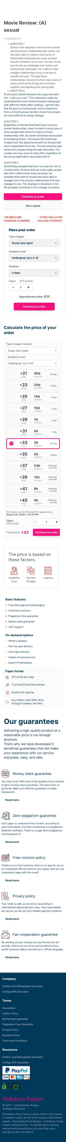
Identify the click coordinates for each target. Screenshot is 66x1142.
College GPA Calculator (15, 991)
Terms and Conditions (14, 1040)
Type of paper (17, 236)
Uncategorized (12, 38)
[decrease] (13, 287)
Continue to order (33, 196)
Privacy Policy (10, 1029)
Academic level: (17, 356)
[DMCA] (12, 1086)
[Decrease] (36, 522)
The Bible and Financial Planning (17, 219)
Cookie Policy (10, 1013)
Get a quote (33, 205)
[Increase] (57, 522)
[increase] (28, 287)
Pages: (10, 520)
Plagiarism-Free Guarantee (17, 1024)
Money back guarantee (15, 1018)
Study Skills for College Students (49, 219)
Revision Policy (11, 1035)
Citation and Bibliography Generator (22, 986)
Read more (12, 799)
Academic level (17, 251)
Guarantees (9, 1007)
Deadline (14, 266)
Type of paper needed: (19, 344)
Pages (12, 280)
